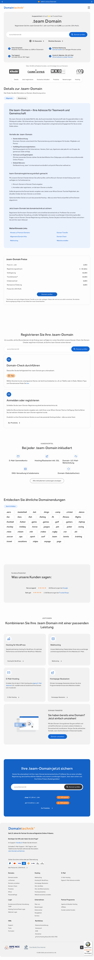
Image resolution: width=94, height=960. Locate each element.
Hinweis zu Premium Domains (20, 232)
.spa (20, 536)
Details (16, 79)
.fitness (65, 517)
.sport (32, 536)
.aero (8, 512)
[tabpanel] (47, 175)
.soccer (9, 536)
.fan (8, 517)
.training (78, 536)
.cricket (69, 512)
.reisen (20, 531)
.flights (78, 517)
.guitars (69, 522)
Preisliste (56, 79)
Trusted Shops (64, 593)
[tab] (9, 98)
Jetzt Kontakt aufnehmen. (16, 851)
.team (54, 536)
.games (46, 522)
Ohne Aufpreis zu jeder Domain (62, 57)
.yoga (58, 541)
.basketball (22, 512)
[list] (47, 2)
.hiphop (81, 522)
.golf (57, 522)
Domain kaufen (57, 49)
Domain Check (61, 236)
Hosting (77, 79)
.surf (43, 536)
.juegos (46, 526)
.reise (8, 531)
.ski (75, 531)
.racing (81, 526)
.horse (34, 526)
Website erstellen (62, 240)
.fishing (42, 517)
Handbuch (19, 843)
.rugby (54, 531)
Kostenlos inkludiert (43, 79)
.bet (34, 512)
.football (10, 522)
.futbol (22, 522)
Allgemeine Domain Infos (18, 236)
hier (28, 383)
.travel (9, 541)
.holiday (22, 526)
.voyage (47, 541)
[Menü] (91, 942)
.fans (19, 517)
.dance (81, 512)
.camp (57, 512)
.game (34, 522)
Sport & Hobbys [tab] (11, 506)
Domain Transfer (62, 232)
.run (65, 531)
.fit (52, 517)
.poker (69, 526)
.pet (57, 526)
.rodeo (43, 531)
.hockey (9, 526)
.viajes (35, 541)
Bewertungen (67, 79)
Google (65, 588)
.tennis (66, 536)
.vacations (22, 541)
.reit (31, 531)
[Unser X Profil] (81, 947)
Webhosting (14, 240)
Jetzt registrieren (27, 79)
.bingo (46, 512)
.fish (30, 517)
